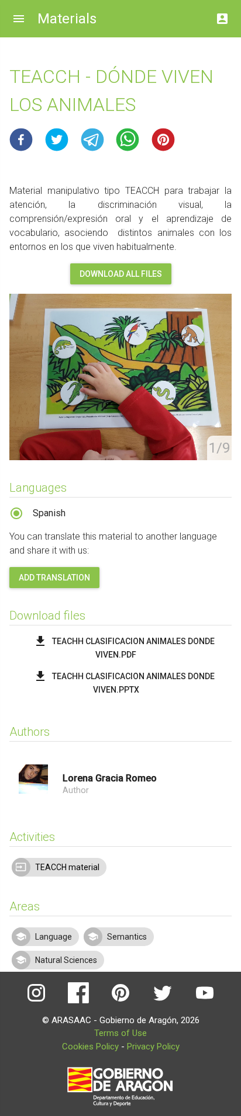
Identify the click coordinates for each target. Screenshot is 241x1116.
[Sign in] (222, 15)
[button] (21, 139)
